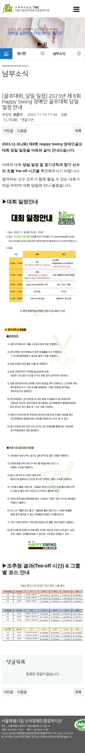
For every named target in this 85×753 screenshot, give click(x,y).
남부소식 (59, 54)
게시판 (21, 54)
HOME (6, 53)
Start (40, 44)
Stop (45, 44)
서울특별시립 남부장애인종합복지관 (31, 721)
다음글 (22, 131)
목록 (78, 131)
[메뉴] (76, 11)
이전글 (8, 131)
